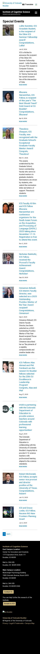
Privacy (5, 623)
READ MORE (23, 85)
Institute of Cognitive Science (16, 12)
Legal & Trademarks (16, 623)
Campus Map (29, 623)
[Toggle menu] (36, 12)
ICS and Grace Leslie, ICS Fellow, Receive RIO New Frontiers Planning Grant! (27, 513)
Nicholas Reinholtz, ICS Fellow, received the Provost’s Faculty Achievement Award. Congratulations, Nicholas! (28, 264)
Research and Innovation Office (11, 14)
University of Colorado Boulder (15, 618)
